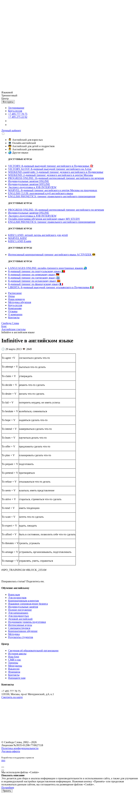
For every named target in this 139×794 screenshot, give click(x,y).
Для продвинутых (18, 615)
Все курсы (8, 102)
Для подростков (17, 597)
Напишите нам (16, 677)
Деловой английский (20, 618)
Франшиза (14, 671)
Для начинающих (18, 612)
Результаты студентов (20, 637)
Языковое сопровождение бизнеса (28, 603)
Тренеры (13, 662)
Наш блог (13, 656)
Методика (14, 634)
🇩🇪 (33, 274)
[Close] (2, 767)
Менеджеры (15, 665)
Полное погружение (20, 609)
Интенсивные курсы (20, 625)
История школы (17, 653)
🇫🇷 (35, 284)
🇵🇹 (36, 271)
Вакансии (13, 668)
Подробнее (7, 787)
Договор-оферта (10, 751)
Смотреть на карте (12, 697)
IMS (3, 760)
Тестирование (16, 107)
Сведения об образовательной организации (33, 650)
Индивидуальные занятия (23, 606)
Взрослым (14, 594)
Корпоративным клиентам (23, 600)
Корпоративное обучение (22, 631)
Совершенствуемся (19, 628)
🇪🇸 (34, 280)
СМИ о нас (14, 659)
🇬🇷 (34, 277)
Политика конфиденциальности (19, 748)
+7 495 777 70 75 (17, 113)
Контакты (13, 674)
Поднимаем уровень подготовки (27, 622)
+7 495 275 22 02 (17, 116)
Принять (7, 791)
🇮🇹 (51, 287)
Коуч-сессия (15, 110)
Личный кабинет (11, 130)
